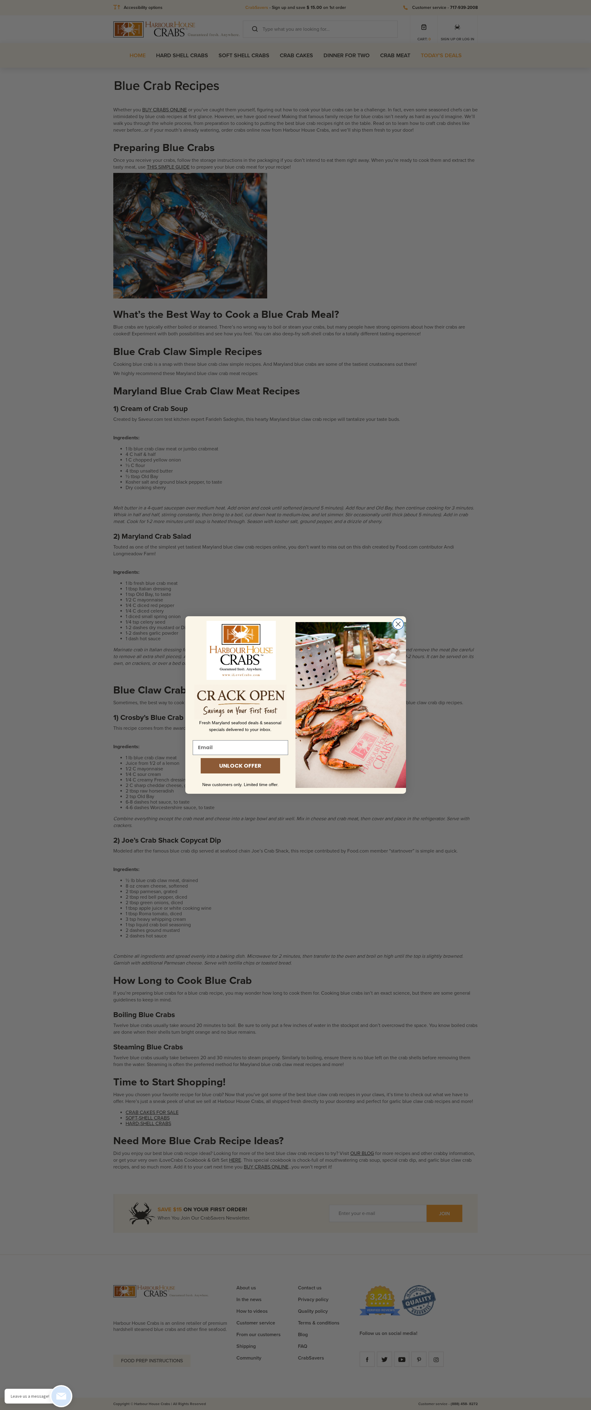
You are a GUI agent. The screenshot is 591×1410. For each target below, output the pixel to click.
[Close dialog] (398, 624)
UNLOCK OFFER (240, 765)
